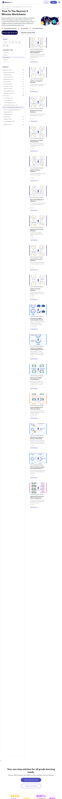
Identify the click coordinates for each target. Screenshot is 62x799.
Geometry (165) (8, 88)
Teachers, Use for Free (28, 32)
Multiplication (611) (9, 79)
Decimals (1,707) (8, 86)
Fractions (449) (8, 84)
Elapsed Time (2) (8, 114)
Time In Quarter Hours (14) (11, 105)
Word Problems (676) (9, 121)
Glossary (6, 59)
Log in (46, 2)
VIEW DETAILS (34, 61)
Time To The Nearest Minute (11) (12, 109)
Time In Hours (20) (8, 100)
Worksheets (8, 6)
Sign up (53, 2)
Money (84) (7, 116)
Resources (6, 52)
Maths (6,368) (7, 70)
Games (5, 55)
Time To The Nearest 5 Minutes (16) (13, 107)
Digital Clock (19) (8, 112)
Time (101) (7, 95)
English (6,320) (8, 124)
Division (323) (7, 81)
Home (3, 6)
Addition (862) (7, 74)
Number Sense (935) (9, 72)
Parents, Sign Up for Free (9, 32)
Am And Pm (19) (8, 98)
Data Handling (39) (9, 91)
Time (24, 6)
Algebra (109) (7, 119)
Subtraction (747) (8, 77)
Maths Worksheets (16, 6)
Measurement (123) (9, 93)
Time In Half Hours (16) (10, 102)
